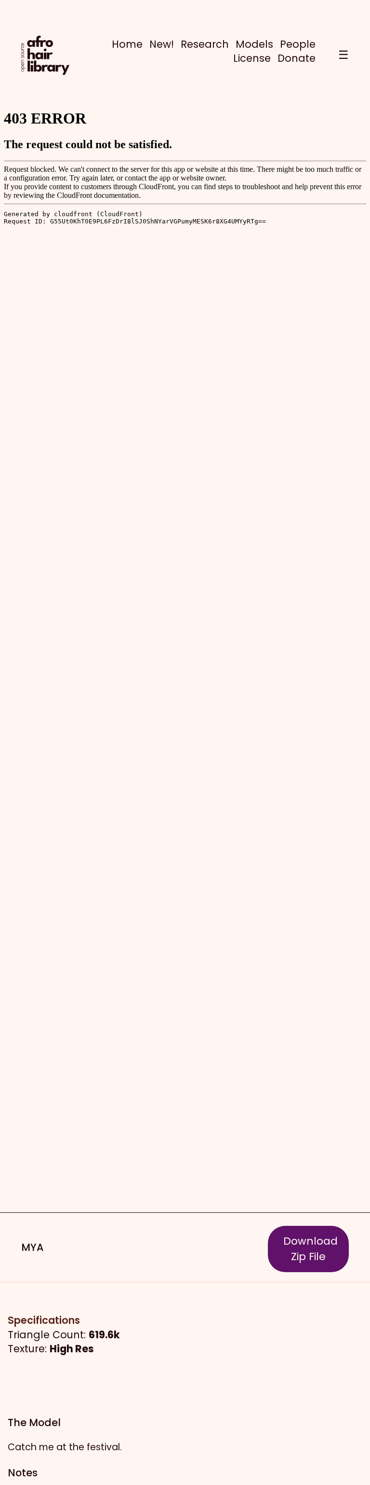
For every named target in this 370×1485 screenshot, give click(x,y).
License (252, 58)
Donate (297, 58)
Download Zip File (310, 1249)
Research (205, 44)
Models (254, 44)
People (298, 44)
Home (127, 44)
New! (161, 44)
